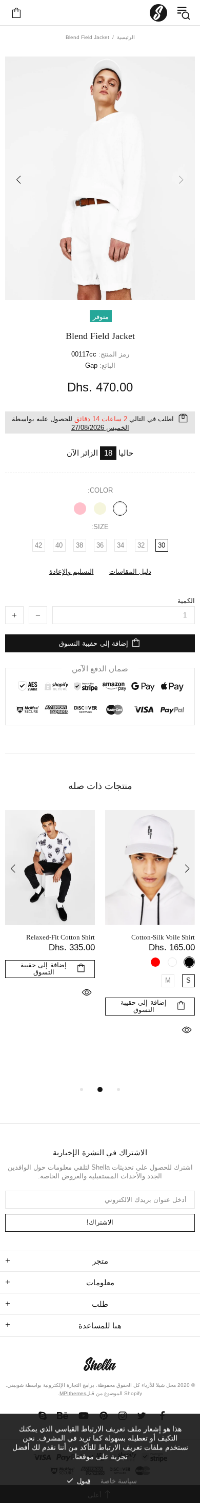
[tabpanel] (150, 936)
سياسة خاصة (119, 1481)
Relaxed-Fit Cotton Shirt (60, 937)
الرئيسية (126, 37)
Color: (100, 490)
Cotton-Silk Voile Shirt (163, 937)
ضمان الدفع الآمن (100, 668)
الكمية (186, 601)
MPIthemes (72, 1393)
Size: (100, 527)
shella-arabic (158, 13)
